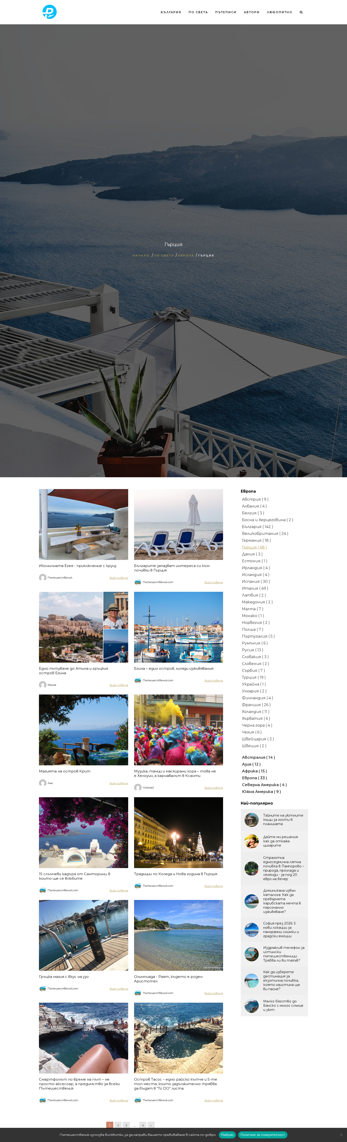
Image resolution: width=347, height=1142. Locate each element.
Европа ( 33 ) (254, 778)
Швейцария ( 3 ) (258, 739)
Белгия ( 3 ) (253, 513)
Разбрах (227, 1135)
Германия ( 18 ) (256, 540)
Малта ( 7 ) (252, 609)
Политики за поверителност (263, 1135)
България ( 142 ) (257, 526)
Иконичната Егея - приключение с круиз (77, 565)
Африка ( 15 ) (254, 771)
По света (198, 12)
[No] (341, 1135)
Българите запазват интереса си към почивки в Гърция (171, 567)
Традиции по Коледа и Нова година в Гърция (175, 874)
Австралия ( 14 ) (258, 757)
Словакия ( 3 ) (255, 657)
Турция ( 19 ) (254, 677)
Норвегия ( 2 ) (256, 622)
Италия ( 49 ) (255, 588)
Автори (252, 12)
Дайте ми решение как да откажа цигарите (280, 841)
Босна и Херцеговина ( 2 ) (267, 520)
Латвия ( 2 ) (254, 595)
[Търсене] (299, 31)
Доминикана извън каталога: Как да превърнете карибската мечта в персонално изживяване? (282, 901)
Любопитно (279, 12)
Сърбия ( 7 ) (253, 670)
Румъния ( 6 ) (255, 643)
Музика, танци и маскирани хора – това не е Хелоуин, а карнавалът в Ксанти (175, 773)
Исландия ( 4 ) (256, 574)
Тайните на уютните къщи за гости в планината (283, 819)
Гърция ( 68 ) (254, 547)
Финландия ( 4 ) (257, 698)
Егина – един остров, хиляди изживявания (173, 668)
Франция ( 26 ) (256, 705)
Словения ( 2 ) (255, 663)
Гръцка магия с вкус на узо (64, 976)
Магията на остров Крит (64, 771)
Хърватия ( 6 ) (256, 718)
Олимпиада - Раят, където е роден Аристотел (168, 978)
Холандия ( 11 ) (256, 711)
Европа (186, 255)
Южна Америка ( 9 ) (261, 791)
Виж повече (119, 578)
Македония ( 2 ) (257, 602)
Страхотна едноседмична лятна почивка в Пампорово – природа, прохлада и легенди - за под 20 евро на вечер (283, 868)
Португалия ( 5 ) (258, 636)
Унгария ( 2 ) (254, 691)
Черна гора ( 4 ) (257, 725)
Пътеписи (226, 12)
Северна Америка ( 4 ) (264, 785)
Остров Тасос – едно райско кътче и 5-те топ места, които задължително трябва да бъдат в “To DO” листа (175, 1084)
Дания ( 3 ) (252, 554)
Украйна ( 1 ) (254, 684)
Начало (141, 255)
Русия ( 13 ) (252, 650)
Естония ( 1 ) (254, 561)
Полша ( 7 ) (252, 629)
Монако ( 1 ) (253, 616)
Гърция (206, 255)
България (171, 12)
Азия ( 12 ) (251, 764)
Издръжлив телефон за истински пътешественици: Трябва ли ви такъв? (284, 954)
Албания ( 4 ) (254, 506)
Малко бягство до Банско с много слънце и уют (283, 1005)
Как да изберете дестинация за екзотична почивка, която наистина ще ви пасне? (281, 980)
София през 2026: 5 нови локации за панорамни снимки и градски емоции (281, 929)
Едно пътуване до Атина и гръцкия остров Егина (73, 670)
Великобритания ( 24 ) (265, 533)
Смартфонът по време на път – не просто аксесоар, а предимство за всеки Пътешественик (79, 1084)
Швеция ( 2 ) (254, 746)
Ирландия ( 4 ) (256, 568)
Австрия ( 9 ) (255, 499)
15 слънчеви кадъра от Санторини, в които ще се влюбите (74, 876)
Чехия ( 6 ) (252, 732)
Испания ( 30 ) (256, 581)
